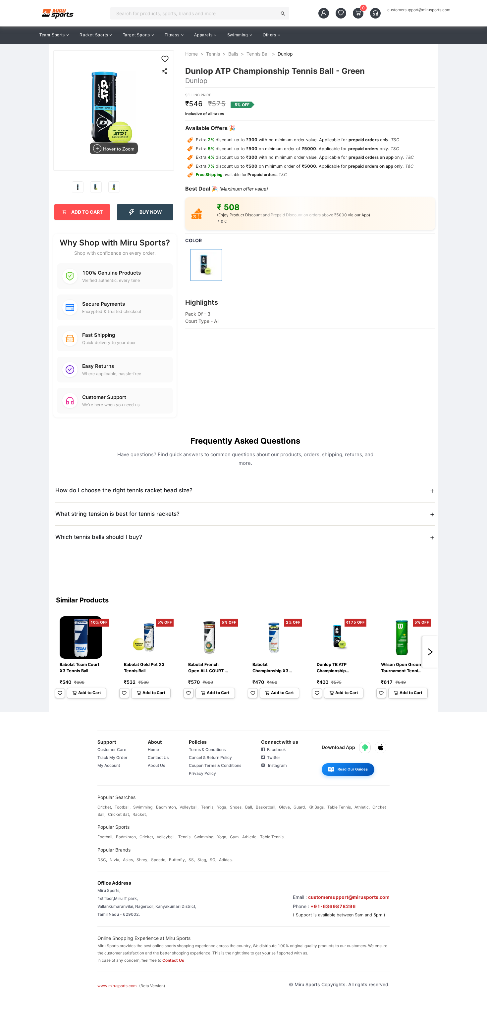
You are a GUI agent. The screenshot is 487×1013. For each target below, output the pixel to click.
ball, (249, 807)
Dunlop (285, 54)
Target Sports (136, 35)
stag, (202, 859)
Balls (233, 54)
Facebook (275, 749)
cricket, (104, 807)
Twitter (272, 757)
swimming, (143, 807)
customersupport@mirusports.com (418, 10)
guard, (300, 807)
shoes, (236, 807)
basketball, (266, 807)
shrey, (142, 859)
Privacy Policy (202, 773)
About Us (156, 765)
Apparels (203, 35)
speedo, (158, 859)
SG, (213, 859)
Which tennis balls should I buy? (98, 537)
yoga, (222, 807)
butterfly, (177, 859)
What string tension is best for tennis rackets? (117, 513)
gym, (235, 836)
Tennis (213, 54)
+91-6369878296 (333, 906)
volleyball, (189, 807)
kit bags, (316, 807)
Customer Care (111, 749)
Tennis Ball (257, 54)
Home (191, 54)
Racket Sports (94, 35)
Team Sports (52, 35)
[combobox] (196, 13)
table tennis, (339, 807)
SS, (192, 859)
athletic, (362, 807)
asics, (128, 859)
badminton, (166, 807)
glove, (285, 807)
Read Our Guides (353, 769)
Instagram (276, 765)
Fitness (172, 35)
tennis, (207, 807)
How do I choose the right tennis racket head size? (123, 490)
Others (269, 35)
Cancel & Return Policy (210, 757)
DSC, (102, 859)
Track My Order (112, 757)
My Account (108, 765)
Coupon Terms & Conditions (215, 765)
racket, (140, 814)
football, (123, 807)
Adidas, (226, 859)
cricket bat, (119, 814)
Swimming (237, 35)
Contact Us (158, 757)
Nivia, (115, 859)
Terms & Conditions (207, 749)
